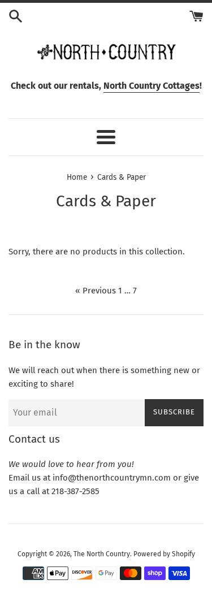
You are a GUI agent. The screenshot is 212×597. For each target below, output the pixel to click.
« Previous (95, 290)
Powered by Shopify (164, 554)
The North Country (101, 554)
